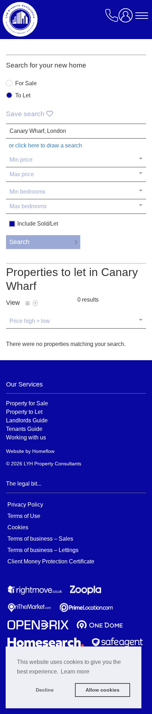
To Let (22, 95)
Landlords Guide (27, 420)
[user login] (126, 18)
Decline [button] (45, 690)
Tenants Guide (24, 429)
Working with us (26, 437)
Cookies (17, 527)
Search (19, 241)
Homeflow (43, 451)
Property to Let (24, 412)
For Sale (26, 83)
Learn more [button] (75, 672)
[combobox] (76, 131)
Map (35, 303)
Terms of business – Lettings (42, 550)
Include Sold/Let (37, 224)
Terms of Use (23, 516)
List (27, 303)
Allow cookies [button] (102, 690)
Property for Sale (27, 403)
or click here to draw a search (45, 145)
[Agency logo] (62, 19)
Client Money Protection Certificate (50, 561)
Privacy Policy (25, 505)
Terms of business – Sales (40, 539)
